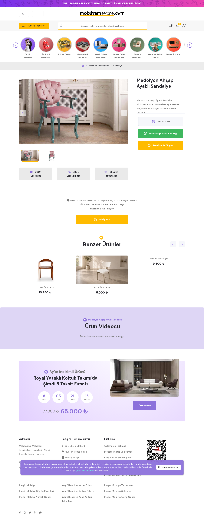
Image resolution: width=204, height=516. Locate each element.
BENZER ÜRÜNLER (112, 174)
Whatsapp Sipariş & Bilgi (162, 133)
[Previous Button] (23, 113)
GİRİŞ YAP (104, 219)
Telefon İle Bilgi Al (163, 145)
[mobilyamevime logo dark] (102, 14)
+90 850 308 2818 (75, 445)
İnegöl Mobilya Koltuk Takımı (78, 491)
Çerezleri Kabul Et (170, 467)
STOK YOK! (163, 121)
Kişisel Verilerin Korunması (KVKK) (123, 475)
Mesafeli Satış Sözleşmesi (118, 451)
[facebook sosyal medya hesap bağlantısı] (20, 512)
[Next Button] (124, 113)
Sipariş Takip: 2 (72, 457)
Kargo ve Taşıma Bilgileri (118, 457)
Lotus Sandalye (45, 287)
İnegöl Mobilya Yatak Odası (77, 485)
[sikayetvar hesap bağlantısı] (40, 512)
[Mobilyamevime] (83, 65)
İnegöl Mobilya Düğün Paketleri (36, 491)
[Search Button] (61, 26)
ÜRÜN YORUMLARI (73, 174)
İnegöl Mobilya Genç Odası (119, 496)
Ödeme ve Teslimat (115, 445)
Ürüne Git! (145, 405)
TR (36, 13)
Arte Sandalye (102, 287)
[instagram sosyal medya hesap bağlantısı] (25, 512)
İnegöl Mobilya (27, 485)
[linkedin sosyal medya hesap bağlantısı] (35, 512)
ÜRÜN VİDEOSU (36, 174)
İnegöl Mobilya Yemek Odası (35, 496)
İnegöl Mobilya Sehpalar (117, 491)
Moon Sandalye (159, 258)
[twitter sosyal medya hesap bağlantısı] (30, 512)
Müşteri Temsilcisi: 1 (75, 451)
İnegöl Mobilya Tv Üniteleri (119, 485)
